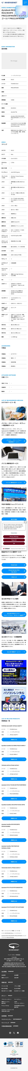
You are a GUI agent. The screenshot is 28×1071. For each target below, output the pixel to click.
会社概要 (16, 975)
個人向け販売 (5, 988)
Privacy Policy (14, 532)
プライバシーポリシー (7, 999)
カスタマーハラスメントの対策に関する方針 (8, 1010)
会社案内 (4, 975)
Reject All (14, 540)
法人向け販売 (17, 988)
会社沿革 (16, 977)
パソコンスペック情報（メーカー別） (13, 930)
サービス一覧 (5, 986)
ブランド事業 (17, 986)
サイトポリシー (17, 999)
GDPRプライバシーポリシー (19, 1002)
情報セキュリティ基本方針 (6, 1002)
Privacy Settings (5, 1005)
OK (14, 543)
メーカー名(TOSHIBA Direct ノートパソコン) (11, 933)
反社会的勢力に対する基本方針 (19, 1006)
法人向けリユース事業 (19, 991)
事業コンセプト (5, 977)
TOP (2, 930)
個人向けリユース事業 (7, 991)
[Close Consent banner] (25, 522)
